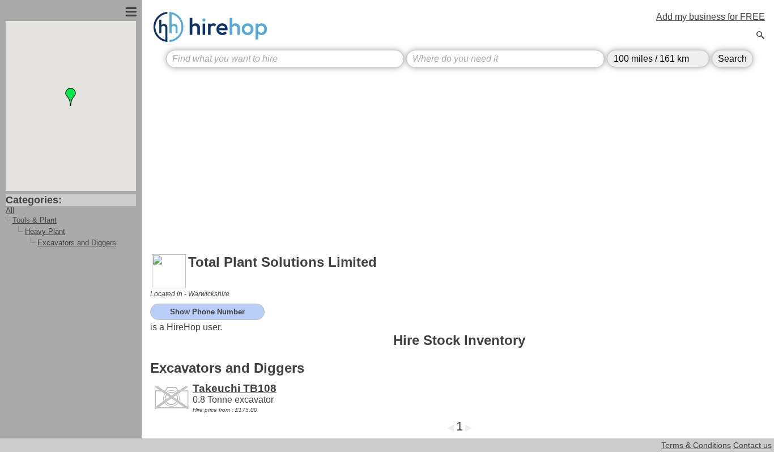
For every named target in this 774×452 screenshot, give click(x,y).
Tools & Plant (34, 220)
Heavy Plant (45, 231)
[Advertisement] (459, 156)
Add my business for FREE (710, 17)
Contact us (752, 445)
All (10, 210)
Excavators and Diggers (76, 242)
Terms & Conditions (696, 445)
